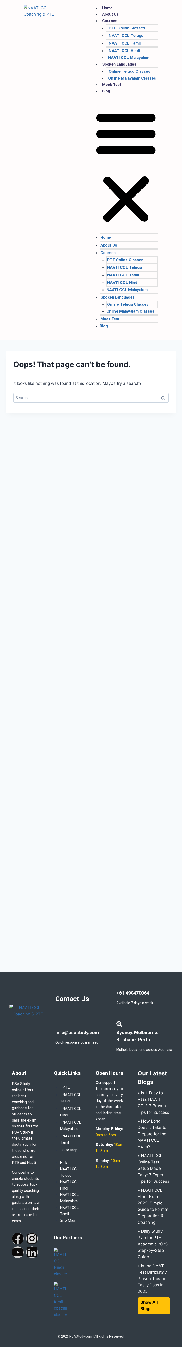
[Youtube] (18, 1252)
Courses (109, 20)
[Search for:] (91, 397)
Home (107, 8)
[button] (126, 166)
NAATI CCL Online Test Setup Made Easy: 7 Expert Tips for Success (153, 1168)
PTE (66, 1087)
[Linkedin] (32, 1252)
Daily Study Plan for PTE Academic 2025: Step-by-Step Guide (153, 1244)
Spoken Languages (119, 64)
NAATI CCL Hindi (124, 50)
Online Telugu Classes (129, 71)
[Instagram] (32, 1238)
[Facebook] (18, 1238)
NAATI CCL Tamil (125, 43)
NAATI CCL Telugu (126, 35)
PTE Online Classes (127, 28)
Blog (106, 91)
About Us (110, 14)
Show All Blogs (149, 1305)
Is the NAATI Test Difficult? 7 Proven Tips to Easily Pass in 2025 (152, 1278)
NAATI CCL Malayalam (128, 57)
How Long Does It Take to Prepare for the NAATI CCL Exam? (152, 1134)
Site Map (69, 1150)
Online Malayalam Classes (132, 78)
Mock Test (111, 84)
